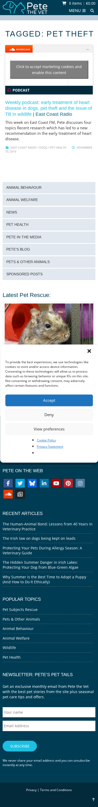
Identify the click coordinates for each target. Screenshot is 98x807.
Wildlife (9, 647)
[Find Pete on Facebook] (8, 483)
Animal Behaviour (24, 188)
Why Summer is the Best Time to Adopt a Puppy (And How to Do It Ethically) (44, 579)
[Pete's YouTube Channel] (56, 483)
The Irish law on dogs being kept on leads (39, 538)
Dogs (43, 147)
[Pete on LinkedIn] (44, 483)
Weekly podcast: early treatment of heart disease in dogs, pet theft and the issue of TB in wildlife (48, 108)
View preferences (49, 429)
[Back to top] (93, 799)
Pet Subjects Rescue (20, 609)
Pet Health (58, 147)
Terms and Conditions (56, 790)
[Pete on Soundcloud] (8, 494)
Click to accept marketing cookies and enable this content (49, 69)
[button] (90, 351)
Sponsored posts (24, 274)
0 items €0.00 (81, 3)
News (11, 212)
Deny (49, 414)
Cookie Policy (46, 440)
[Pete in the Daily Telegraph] (20, 494)
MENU (75, 11)
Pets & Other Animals (28, 262)
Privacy (31, 790)
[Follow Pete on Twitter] (20, 483)
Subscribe (20, 746)
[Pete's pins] (68, 483)
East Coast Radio (23, 147)
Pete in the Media (23, 237)
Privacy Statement (50, 446)
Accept (49, 400)
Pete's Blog (18, 249)
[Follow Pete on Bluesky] (32, 483)
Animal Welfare (22, 200)
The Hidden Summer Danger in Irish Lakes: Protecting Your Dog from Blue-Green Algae (40, 565)
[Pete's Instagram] (80, 483)
